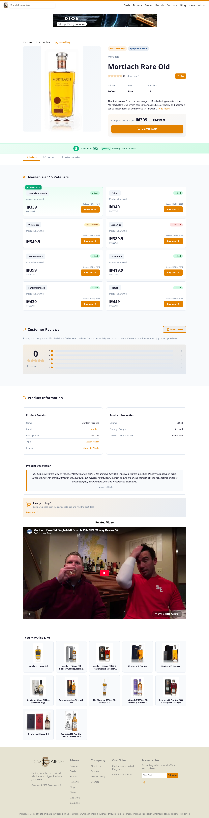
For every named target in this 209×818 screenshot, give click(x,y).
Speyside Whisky (62, 42)
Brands (159, 5)
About (202, 5)
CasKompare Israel (122, 774)
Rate (182, 76)
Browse (137, 5)
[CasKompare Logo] (49, 769)
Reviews (50, 157)
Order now (30, 512)
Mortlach (95, 429)
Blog (183, 5)
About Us (96, 766)
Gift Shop (75, 797)
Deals (127, 5)
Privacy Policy (98, 776)
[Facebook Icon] (144, 784)
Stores (149, 5)
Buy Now (88, 209)
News (192, 5)
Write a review (176, 329)
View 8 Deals (149, 129)
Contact (95, 771)
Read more (164, 108)
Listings (33, 157)
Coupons (172, 5)
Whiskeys (27, 42)
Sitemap (95, 781)
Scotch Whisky (43, 42)
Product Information (72, 157)
